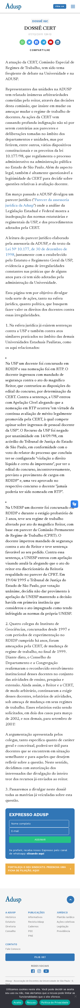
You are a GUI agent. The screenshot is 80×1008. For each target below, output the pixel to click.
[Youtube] (46, 971)
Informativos (35, 917)
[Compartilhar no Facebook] (36, 42)
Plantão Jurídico (65, 917)
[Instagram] (39, 971)
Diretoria (10, 926)
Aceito (17, 1002)
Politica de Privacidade (54, 1002)
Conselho (10, 931)
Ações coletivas (66, 922)
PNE (30, 936)
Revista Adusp (36, 922)
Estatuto (10, 922)
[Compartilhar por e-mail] (50, 42)
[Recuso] (75, 996)
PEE (30, 931)
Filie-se (59, 6)
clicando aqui (35, 853)
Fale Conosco (12, 949)
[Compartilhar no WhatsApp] (22, 42)
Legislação (62, 926)
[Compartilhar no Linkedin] (57, 42)
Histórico (10, 917)
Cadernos (33, 926)
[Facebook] (33, 971)
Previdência (63, 931)
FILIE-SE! (40, 957)
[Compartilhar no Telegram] (43, 42)
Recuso (31, 1002)
